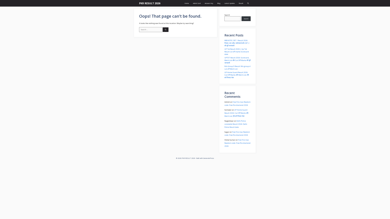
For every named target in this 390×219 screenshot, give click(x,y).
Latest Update (229, 3)
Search (227, 15)
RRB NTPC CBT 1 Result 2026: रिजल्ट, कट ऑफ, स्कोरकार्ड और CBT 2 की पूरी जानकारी (236, 43)
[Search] (165, 29)
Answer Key (209, 3)
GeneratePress (208, 158)
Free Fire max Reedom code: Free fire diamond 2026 (237, 143)
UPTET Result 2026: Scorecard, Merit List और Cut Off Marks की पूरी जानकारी (237, 60)
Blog (218, 3)
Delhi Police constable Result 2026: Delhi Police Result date (235, 124)
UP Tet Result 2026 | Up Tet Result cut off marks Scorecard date (236, 51)
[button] (248, 3)
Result (241, 3)
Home (187, 3)
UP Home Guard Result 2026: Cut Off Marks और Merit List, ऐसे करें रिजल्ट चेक (236, 75)
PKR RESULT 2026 (149, 3)
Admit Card (197, 3)
